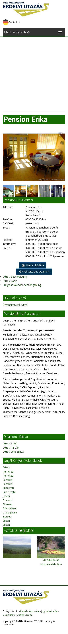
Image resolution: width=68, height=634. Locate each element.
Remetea (8, 471)
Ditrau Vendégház (13, 451)
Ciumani (7, 504)
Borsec (7, 516)
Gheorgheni (9, 508)
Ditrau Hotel (10, 443)
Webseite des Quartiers (36, 271)
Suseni (6, 520)
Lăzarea (7, 479)
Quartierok (9, 614)
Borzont (7, 500)
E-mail (23, 611)
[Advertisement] (34, 73)
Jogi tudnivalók (49, 611)
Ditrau (6, 467)
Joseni (6, 496)
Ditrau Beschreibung (15, 276)
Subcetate (9, 488)
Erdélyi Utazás (24, 614)
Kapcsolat (34, 611)
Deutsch (13, 22)
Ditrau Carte (10, 281)
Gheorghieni (10, 512)
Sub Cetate (9, 492)
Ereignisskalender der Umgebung (22, 285)
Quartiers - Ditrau (16, 437)
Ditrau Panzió (11, 447)
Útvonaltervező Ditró (15, 304)
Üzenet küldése (34, 265)
